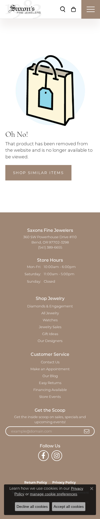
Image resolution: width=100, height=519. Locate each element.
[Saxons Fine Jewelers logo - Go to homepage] (23, 9)
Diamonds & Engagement (50, 306)
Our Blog (50, 376)
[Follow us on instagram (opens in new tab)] (56, 455)
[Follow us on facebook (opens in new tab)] (43, 455)
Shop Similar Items (38, 173)
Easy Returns (50, 383)
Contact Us (50, 362)
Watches (50, 320)
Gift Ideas (50, 334)
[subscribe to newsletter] (87, 431)
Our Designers (50, 341)
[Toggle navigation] (90, 9)
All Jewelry (50, 313)
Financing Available (50, 390)
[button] (63, 9)
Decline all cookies (32, 506)
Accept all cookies (69, 506)
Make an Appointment (50, 369)
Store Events (50, 397)
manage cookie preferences (53, 494)
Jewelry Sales (50, 327)
